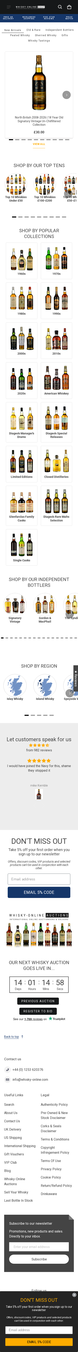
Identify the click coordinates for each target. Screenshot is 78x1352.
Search (9, 1105)
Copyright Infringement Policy (55, 1150)
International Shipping (20, 1146)
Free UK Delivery (8, 18)
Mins (46, 988)
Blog (7, 1171)
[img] (39, 745)
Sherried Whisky (46, 35)
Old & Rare (33, 30)
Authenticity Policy (54, 1105)
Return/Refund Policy (56, 1186)
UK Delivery (12, 1129)
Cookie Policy (51, 1177)
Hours (32, 988)
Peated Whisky (20, 35)
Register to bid (38, 1011)
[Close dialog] (74, 1295)
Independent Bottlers (60, 30)
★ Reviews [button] (76, 678)
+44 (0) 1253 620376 (27, 1070)
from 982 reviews (39, 750)
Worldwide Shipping (29, 18)
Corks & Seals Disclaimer (51, 1128)
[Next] (66, 95)
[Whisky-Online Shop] (30, 7)
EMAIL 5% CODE (39, 892)
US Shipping (13, 1138)
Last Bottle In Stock (18, 1201)
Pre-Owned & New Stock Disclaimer (54, 1115)
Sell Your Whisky (16, 1192)
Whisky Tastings (39, 40)
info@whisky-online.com (30, 1080)
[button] (60, 7)
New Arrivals (12, 30)
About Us (10, 1113)
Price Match (69, 18)
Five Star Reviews (49, 18)
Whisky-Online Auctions (14, 1181)
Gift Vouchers (14, 1154)
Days (18, 988)
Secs (60, 988)
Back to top (11, 1036)
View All (39, 144)
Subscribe (39, 1259)
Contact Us (12, 1121)
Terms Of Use (51, 1161)
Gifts (65, 35)
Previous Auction (38, 1001)
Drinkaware (49, 1194)
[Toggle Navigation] (8, 7)
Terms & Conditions (55, 1139)
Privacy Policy (51, 1169)
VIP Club (10, 1162)
